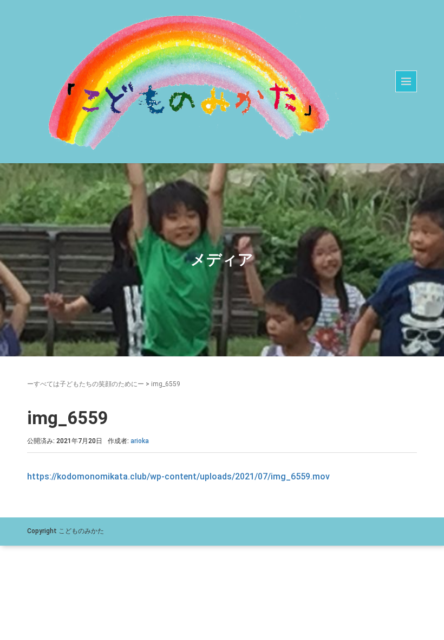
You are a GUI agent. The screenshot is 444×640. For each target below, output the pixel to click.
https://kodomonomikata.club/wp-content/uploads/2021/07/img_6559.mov (178, 476)
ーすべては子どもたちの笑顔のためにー (85, 384)
